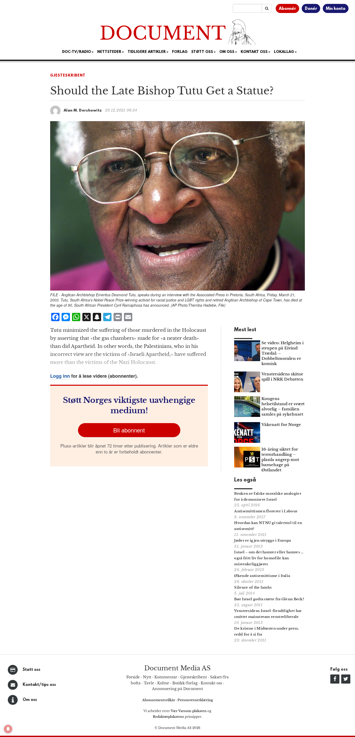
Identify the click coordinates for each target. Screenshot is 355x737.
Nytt (147, 677)
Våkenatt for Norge (281, 424)
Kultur (163, 683)
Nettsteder (109, 52)
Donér (311, 8)
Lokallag (284, 52)
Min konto (335, 8)
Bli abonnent (129, 430)
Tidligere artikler (147, 52)
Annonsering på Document (177, 688)
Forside (133, 677)
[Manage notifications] (8, 729)
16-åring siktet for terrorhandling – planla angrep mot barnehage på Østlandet (280, 459)
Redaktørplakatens (168, 717)
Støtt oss (31, 669)
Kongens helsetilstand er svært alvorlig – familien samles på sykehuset (283, 406)
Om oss (30, 700)
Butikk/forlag (185, 683)
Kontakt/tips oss (39, 685)
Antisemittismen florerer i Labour (265, 511)
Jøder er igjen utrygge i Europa (262, 540)
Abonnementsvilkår (159, 700)
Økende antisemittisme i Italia (262, 576)
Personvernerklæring (195, 700)
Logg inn (60, 376)
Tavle (149, 683)
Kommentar (165, 677)
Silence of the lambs (253, 587)
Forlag (180, 52)
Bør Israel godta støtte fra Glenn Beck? (269, 599)
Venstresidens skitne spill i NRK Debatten (282, 376)
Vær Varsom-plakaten (189, 711)
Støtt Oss (202, 52)
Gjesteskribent (68, 75)
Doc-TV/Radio (76, 52)
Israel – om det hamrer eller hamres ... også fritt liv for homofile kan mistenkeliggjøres (268, 558)
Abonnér (287, 8)
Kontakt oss (254, 52)
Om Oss (226, 52)
